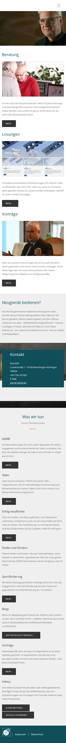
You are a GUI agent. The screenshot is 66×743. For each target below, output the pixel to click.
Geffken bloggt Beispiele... (20, 635)
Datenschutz (37, 734)
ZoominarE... (21, 715)
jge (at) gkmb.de (18, 382)
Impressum (20, 734)
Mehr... (9, 124)
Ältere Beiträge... (15, 708)
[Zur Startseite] (16, 6)
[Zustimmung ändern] (7, 732)
